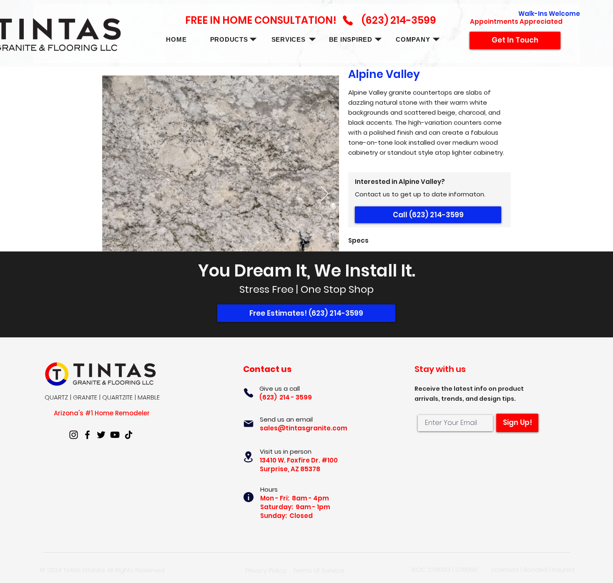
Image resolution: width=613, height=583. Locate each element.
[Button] (264, 30)
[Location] (248, 456)
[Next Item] (324, 194)
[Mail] (248, 423)
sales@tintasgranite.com (303, 428)
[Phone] (248, 392)
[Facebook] (87, 434)
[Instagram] (73, 434)
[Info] (248, 497)
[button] (229, 39)
